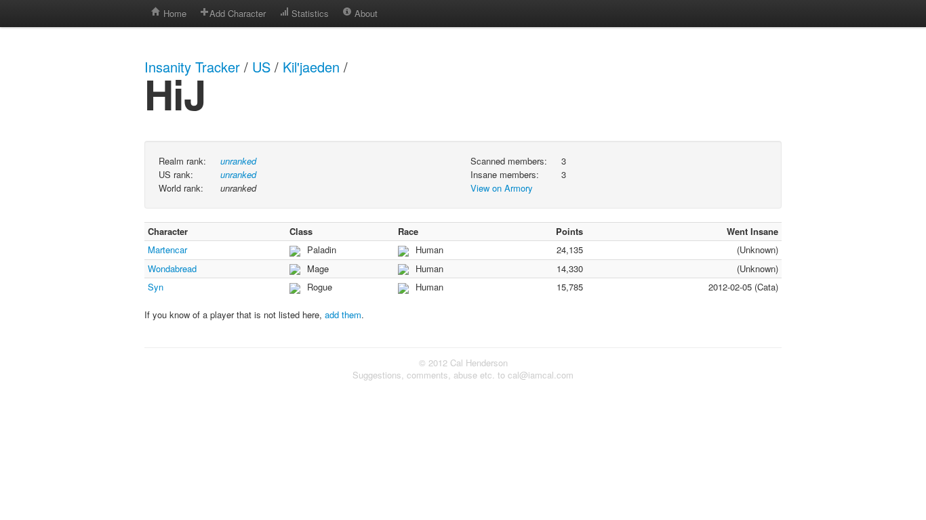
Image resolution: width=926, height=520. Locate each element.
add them (343, 314)
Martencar (167, 249)
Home (173, 13)
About (365, 13)
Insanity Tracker (192, 67)
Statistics (309, 13)
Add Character (237, 13)
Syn (155, 286)
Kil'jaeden (311, 67)
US (261, 67)
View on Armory (501, 187)
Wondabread (172, 268)
